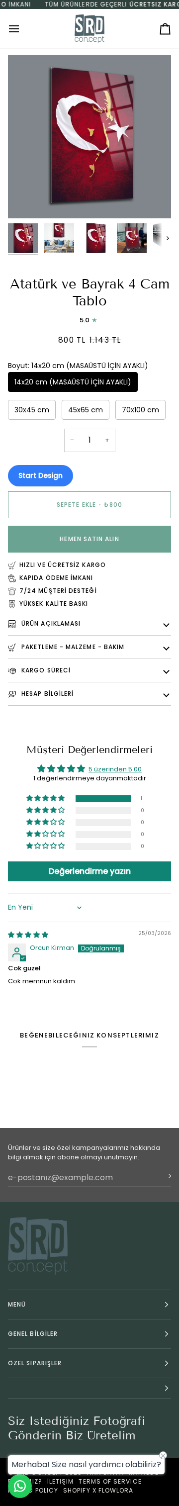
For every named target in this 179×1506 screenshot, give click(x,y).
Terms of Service (110, 1481)
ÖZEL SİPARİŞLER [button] (35, 1363)
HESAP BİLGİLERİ (46, 693)
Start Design (40, 475)
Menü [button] (17, 1304)
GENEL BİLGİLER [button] (33, 1333)
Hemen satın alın (89, 539)
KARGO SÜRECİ (45, 670)
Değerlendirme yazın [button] (90, 871)
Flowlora (116, 1490)
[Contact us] (20, 1486)
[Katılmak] (163, 1176)
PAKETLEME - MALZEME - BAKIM (71, 647)
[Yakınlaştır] (26, 199)
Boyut (78, 365)
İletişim (60, 1481)
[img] (28, 935)
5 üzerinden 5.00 (115, 769)
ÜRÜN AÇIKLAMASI (50, 623)
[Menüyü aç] (23, 28)
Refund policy (33, 1490)
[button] (46, 798)
